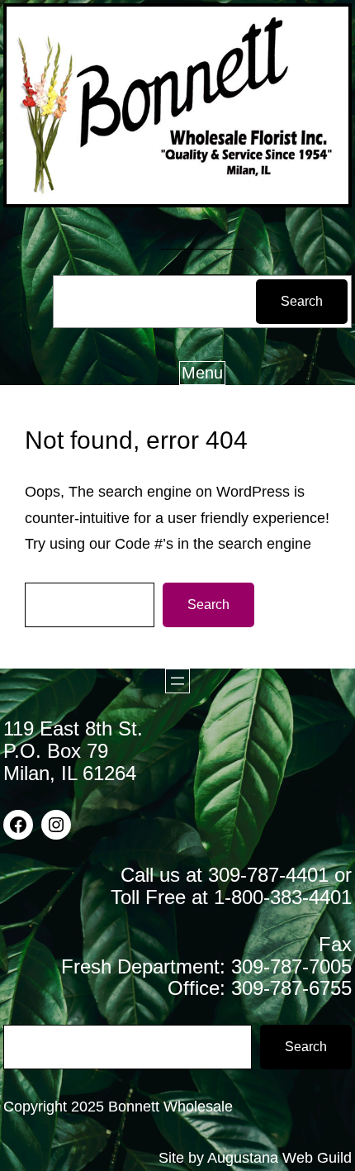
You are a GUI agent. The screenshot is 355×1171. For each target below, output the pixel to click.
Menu (202, 373)
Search (302, 301)
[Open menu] (177, 681)
